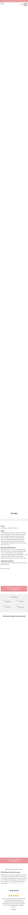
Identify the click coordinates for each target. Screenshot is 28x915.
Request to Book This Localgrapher (14, 588)
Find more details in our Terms (15, 883)
